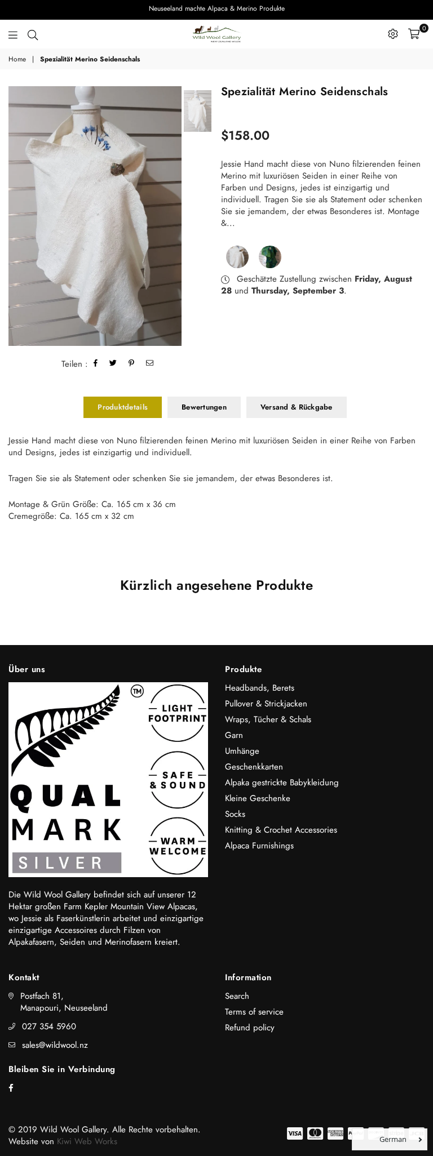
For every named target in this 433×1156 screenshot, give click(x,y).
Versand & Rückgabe (296, 407)
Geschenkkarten (254, 767)
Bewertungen (204, 407)
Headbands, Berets (259, 688)
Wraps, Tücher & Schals (268, 719)
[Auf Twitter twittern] (113, 364)
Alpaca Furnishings (259, 845)
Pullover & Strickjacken (266, 703)
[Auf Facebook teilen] (96, 364)
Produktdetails (123, 407)
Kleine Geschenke (257, 798)
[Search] (33, 33)
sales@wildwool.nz (55, 1045)
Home (17, 59)
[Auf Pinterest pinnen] (132, 364)
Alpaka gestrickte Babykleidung (282, 782)
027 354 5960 (49, 1026)
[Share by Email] (150, 364)
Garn (234, 735)
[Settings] (393, 33)
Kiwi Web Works (87, 1141)
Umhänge (242, 751)
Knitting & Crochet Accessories (281, 830)
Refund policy (250, 1027)
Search (237, 996)
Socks (235, 814)
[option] (95, 216)
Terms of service (254, 1012)
